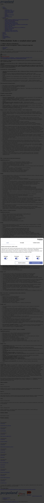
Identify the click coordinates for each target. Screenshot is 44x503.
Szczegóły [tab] (22, 242)
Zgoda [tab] (7, 242)
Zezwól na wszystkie (36, 262)
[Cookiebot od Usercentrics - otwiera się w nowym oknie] (38, 239)
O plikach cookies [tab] (36, 242)
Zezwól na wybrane (21, 262)
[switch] (16, 258)
